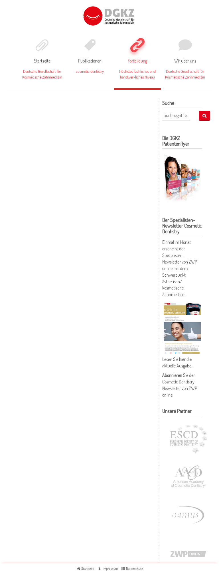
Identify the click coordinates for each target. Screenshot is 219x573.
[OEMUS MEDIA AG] (188, 514)
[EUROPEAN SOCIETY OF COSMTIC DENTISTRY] (188, 437)
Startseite (42, 61)
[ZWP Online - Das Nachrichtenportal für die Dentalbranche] (188, 553)
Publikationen (90, 61)
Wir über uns (185, 61)
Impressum (110, 568)
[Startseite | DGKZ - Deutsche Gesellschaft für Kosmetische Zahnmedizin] (109, 15)
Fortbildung (137, 61)
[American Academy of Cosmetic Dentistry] (188, 476)
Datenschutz (134, 568)
